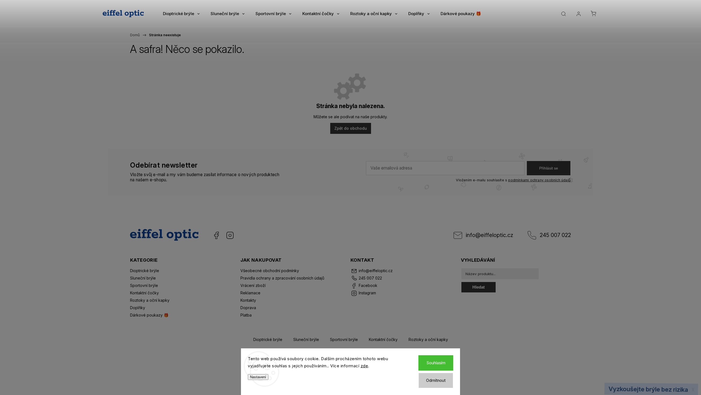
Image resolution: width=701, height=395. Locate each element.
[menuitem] (181, 13)
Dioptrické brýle (144, 270)
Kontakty (248, 300)
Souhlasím (436, 362)
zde (364, 365)
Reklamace (250, 292)
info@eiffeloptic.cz (489, 235)
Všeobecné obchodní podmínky (269, 270)
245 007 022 (555, 235)
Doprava (248, 307)
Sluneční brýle (143, 278)
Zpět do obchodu (350, 128)
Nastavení (258, 377)
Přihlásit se (548, 168)
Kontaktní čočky (144, 292)
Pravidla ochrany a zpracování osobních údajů (282, 278)
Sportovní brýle (144, 285)
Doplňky (137, 307)
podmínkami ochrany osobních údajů (539, 180)
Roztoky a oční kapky (149, 300)
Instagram (230, 235)
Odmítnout (436, 380)
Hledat (478, 287)
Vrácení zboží (253, 285)
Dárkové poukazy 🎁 (149, 315)
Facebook (216, 235)
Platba (246, 315)
